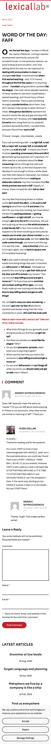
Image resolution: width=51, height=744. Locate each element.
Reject (25, 729)
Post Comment (14, 625)
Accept (25, 721)
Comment (7, 546)
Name (6, 585)
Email (5, 599)
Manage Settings (25, 738)
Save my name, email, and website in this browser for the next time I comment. (24, 615)
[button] (47, 6)
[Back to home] (25, 6)
